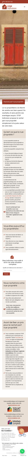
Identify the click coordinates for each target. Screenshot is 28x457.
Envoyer (6, 274)
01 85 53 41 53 (8, 1)
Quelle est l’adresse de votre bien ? (13, 267)
